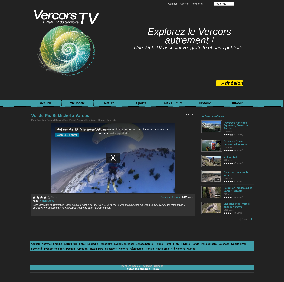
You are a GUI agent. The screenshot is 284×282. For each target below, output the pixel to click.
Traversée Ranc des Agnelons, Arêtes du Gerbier (236, 125)
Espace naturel (145, 243)
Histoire (205, 103)
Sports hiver (238, 243)
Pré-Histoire (178, 248)
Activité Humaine (52, 243)
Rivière (185, 243)
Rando (195, 243)
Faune (159, 243)
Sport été (111, 120)
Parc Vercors (209, 243)
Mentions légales (130, 266)
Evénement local (124, 243)
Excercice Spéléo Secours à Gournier (235, 143)
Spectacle (111, 248)
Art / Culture (173, 103)
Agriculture (70, 243)
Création (82, 248)
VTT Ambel (230, 157)
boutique (147, 266)
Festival (71, 248)
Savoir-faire (96, 248)
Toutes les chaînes (137, 268)
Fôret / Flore (172, 243)
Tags (155, 268)
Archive (149, 248)
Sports (141, 103)
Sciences (224, 243)
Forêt (82, 243)
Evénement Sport (54, 248)
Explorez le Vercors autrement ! (189, 36)
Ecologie (92, 243)
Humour (237, 103)
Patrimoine (162, 248)
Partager (165, 197)
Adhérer (184, 3)
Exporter (177, 197)
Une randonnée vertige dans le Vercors (237, 205)
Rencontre (106, 243)
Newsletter (197, 3)
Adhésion (232, 83)
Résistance (136, 248)
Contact (173, 3)
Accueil (45, 103)
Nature (109, 103)
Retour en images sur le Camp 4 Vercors (238, 189)
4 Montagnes (47, 200)
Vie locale (77, 103)
